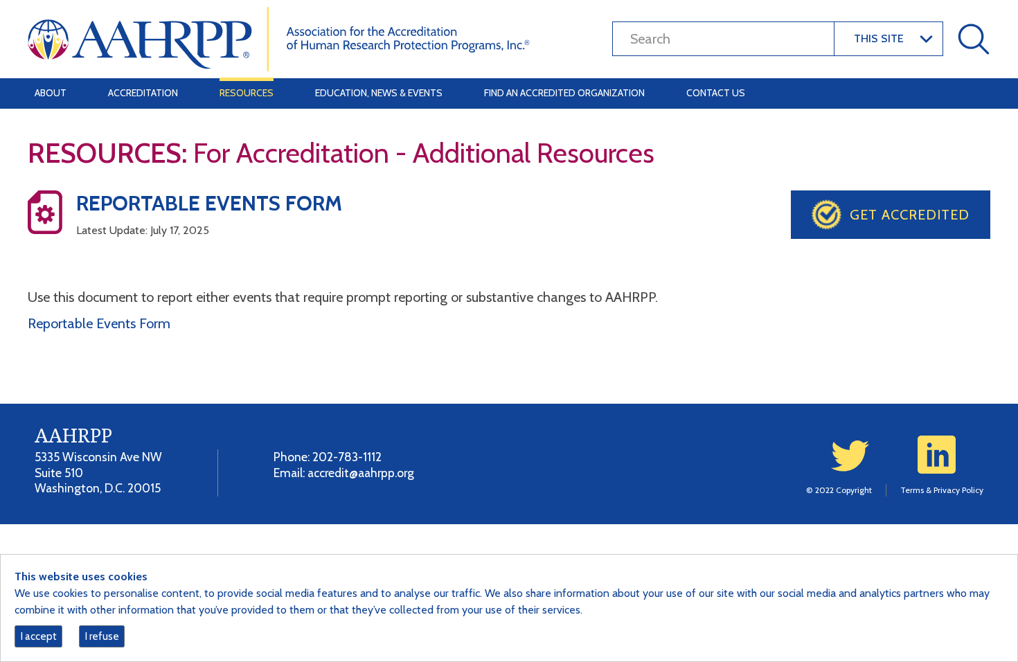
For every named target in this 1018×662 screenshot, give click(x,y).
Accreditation (143, 93)
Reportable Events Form (99, 323)
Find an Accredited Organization (564, 93)
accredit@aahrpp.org (360, 472)
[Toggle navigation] (970, 93)
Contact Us (715, 93)
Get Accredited (910, 214)
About (50, 93)
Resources (247, 93)
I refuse (102, 636)
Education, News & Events (379, 93)
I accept (39, 636)
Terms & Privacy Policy (941, 490)
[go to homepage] (279, 37)
